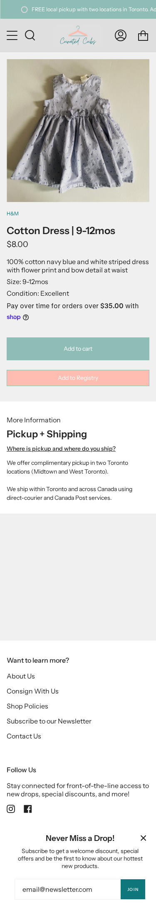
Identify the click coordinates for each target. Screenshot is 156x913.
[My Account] (120, 35)
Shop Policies (27, 706)
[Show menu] (13, 35)
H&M (13, 213)
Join (133, 889)
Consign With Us (33, 691)
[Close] (143, 838)
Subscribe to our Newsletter (49, 721)
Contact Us (24, 736)
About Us (21, 676)
